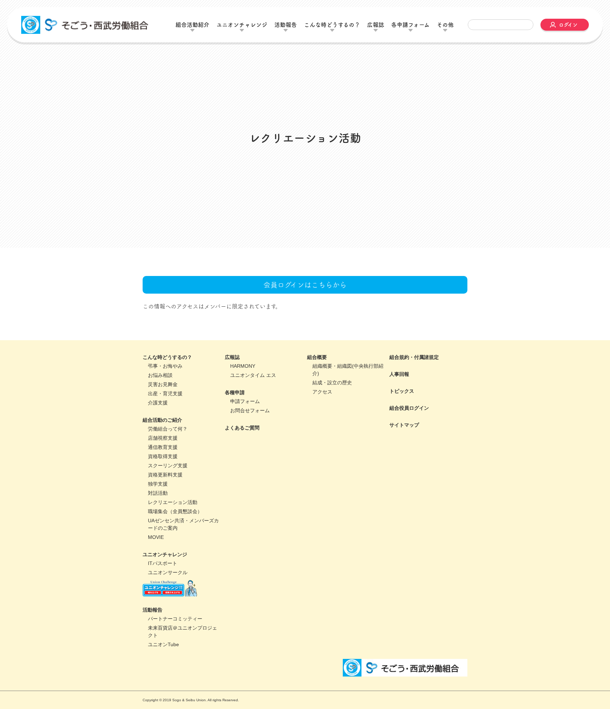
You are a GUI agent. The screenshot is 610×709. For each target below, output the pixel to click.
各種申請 (235, 428)
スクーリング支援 (167, 501)
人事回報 (399, 410)
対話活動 (158, 529)
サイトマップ (404, 461)
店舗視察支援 (163, 474)
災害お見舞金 (163, 420)
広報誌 (232, 393)
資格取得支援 (163, 492)
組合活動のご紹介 (162, 456)
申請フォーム (245, 437)
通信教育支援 (163, 483)
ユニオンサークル (167, 608)
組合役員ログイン (409, 444)
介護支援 (158, 438)
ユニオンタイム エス (253, 411)
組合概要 (317, 393)
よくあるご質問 (242, 464)
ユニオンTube (163, 680)
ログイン (568, 24)
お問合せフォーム (250, 446)
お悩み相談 (160, 411)
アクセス (322, 428)
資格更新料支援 (165, 510)
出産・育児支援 (165, 429)
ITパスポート (162, 599)
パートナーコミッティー (175, 654)
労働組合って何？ (167, 465)
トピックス (401, 427)
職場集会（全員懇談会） (175, 547)
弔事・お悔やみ (165, 402)
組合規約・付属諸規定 (414, 393)
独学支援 (158, 520)
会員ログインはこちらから (305, 320)
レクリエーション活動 (172, 538)
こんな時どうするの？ (167, 393)
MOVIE (156, 573)
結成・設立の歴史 (332, 418)
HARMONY (242, 402)
